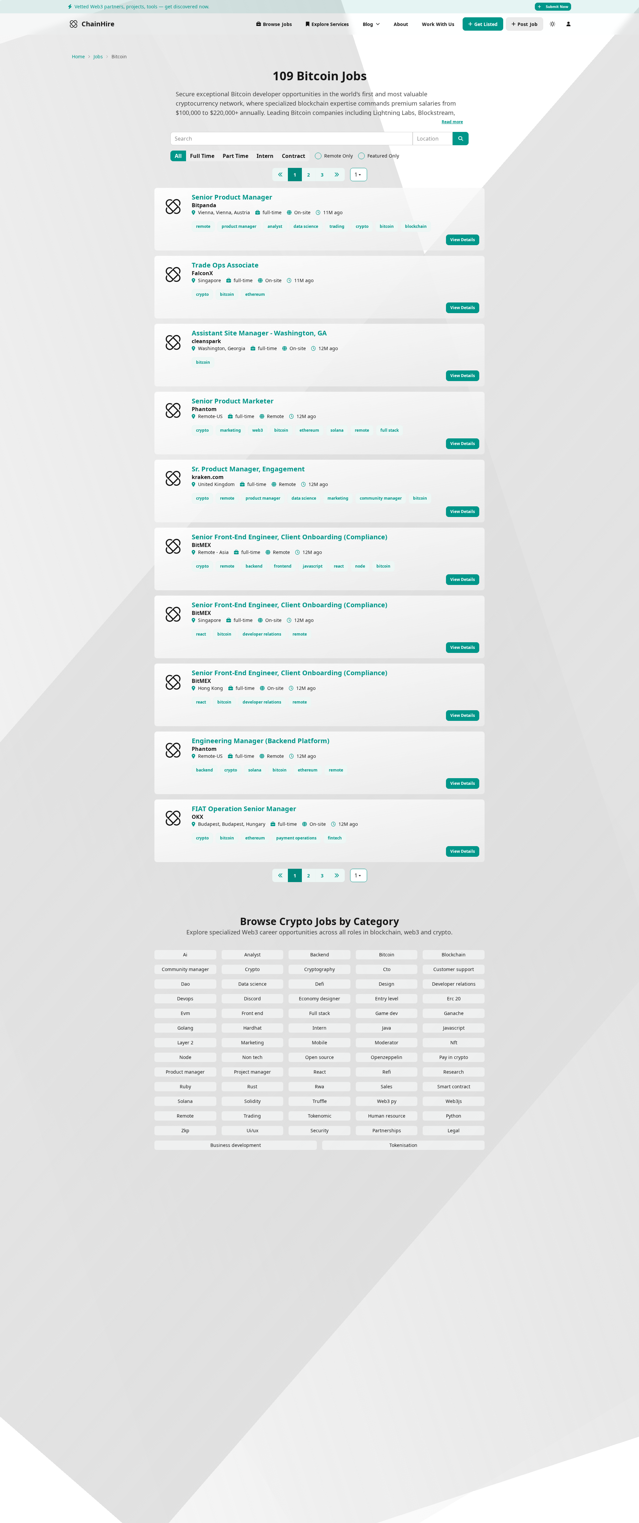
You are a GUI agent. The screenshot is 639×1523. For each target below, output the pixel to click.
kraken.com (208, 477)
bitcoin (387, 226)
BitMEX (201, 545)
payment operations (296, 838)
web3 (257, 430)
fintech (335, 838)
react (339, 566)
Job (527, 24)
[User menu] (568, 24)
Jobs (277, 24)
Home (78, 56)
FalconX (202, 273)
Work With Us (438, 24)
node (360, 566)
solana (336, 430)
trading (336, 226)
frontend (283, 566)
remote (203, 226)
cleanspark (206, 341)
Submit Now (557, 6)
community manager (381, 498)
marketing (230, 430)
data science (306, 226)
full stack (389, 430)
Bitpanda (204, 205)
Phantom (204, 409)
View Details (462, 240)
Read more (452, 122)
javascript (312, 566)
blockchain (416, 226)
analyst (275, 226)
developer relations (262, 634)
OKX (197, 816)
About (401, 24)
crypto (362, 226)
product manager (239, 226)
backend (254, 566)
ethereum (255, 294)
